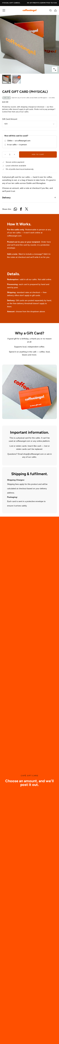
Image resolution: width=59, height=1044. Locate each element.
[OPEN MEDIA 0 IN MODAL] (54, 69)
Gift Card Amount (9, 119)
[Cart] (55, 10)
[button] (3, 10)
